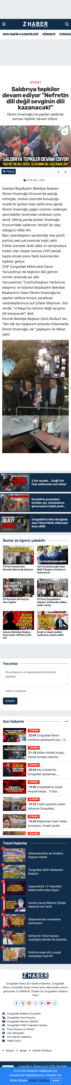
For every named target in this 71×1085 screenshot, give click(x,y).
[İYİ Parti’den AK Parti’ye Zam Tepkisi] (18, 587)
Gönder (10, 701)
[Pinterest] (29, 1003)
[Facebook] (16, 1003)
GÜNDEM (48, 34)
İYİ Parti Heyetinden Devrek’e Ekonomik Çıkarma (18, 568)
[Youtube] (48, 1003)
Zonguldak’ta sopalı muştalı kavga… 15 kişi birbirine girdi (45, 789)
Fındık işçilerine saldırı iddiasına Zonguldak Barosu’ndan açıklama (46, 806)
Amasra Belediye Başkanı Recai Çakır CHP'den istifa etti (17, 635)
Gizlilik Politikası (42, 1050)
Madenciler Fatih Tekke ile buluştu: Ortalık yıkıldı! (47, 824)
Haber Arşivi (14, 1040)
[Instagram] (35, 1003)
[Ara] (67, 24)
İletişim (10, 1050)
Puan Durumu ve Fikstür (20, 1029)
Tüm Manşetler (15, 1033)
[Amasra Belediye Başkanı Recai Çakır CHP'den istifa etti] (18, 620)
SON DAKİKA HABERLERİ (20, 34)
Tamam (55, 1081)
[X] (23, 1003)
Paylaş (10, 171)
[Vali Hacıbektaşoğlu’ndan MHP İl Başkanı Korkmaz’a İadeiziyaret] (52, 554)
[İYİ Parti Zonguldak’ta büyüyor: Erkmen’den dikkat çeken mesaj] (52, 587)
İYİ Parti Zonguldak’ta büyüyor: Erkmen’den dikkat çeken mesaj (52, 602)
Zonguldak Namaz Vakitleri (22, 1021)
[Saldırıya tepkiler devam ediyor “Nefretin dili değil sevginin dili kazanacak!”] (35, 146)
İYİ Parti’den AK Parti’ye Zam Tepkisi (16, 601)
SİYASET (35, 82)
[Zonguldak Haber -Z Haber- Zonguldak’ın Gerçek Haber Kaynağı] (35, 24)
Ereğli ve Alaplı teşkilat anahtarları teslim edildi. (50, 633)
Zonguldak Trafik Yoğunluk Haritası (27, 1025)
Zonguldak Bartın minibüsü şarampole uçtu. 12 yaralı (46, 738)
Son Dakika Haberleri (19, 1036)
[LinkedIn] (42, 1003)
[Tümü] (66, 721)
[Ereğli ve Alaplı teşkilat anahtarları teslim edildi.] (52, 620)
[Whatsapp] (55, 1003)
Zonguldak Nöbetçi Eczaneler (24, 1013)
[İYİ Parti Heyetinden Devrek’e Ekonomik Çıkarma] (18, 554)
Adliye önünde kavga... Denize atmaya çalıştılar (47, 755)
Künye (23, 1050)
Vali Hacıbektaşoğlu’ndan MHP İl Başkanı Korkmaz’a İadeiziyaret (51, 569)
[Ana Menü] (4, 24)
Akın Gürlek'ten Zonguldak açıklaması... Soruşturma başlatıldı (43, 772)
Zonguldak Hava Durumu (21, 1017)
